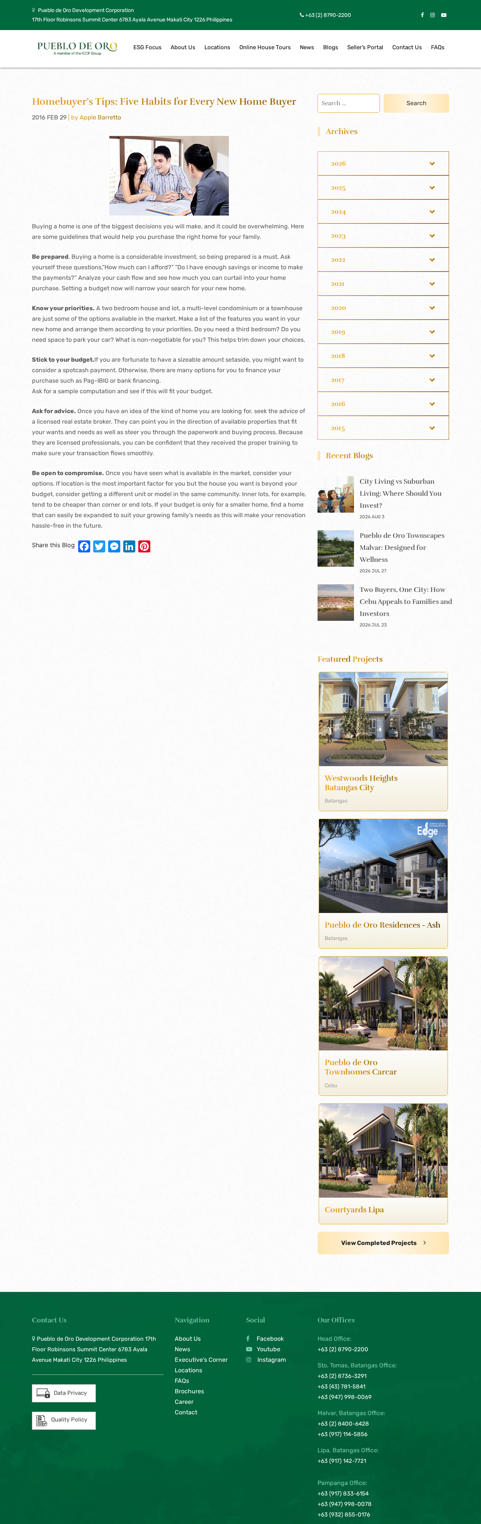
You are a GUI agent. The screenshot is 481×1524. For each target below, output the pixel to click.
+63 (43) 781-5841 (341, 1386)
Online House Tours (265, 47)
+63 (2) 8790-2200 (327, 15)
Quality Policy (69, 1419)
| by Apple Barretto (94, 117)
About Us (183, 47)
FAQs (438, 47)
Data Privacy (70, 1393)
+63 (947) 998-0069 (345, 1397)
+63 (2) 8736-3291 (342, 1376)
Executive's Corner (201, 1359)
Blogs (330, 47)
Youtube (267, 1349)
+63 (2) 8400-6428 (343, 1423)
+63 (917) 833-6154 (343, 1493)
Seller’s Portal (365, 47)
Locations (217, 47)
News (307, 47)
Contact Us (407, 47)
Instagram (271, 1359)
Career (184, 1401)
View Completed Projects (379, 1242)
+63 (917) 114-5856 (343, 1434)
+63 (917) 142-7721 (342, 1461)
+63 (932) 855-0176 (344, 1514)
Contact (186, 1412)
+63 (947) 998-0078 (345, 1504)
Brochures (189, 1391)
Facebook (269, 1338)
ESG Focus (147, 47)
